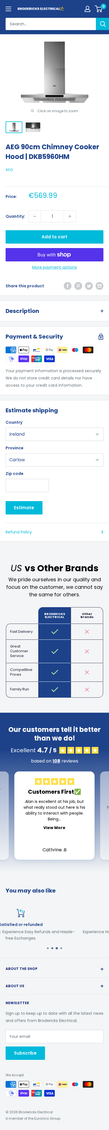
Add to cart (54, 237)
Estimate (24, 508)
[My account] (87, 9)
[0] (98, 9)
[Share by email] (99, 286)
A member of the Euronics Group (33, 1118)
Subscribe (25, 1053)
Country (14, 422)
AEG (9, 169)
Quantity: (15, 216)
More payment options (54, 267)
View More (54, 827)
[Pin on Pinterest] (78, 286)
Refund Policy (19, 532)
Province (14, 448)
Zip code (14, 473)
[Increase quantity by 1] (70, 216)
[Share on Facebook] (68, 286)
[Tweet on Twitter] (89, 286)
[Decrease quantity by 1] (35, 216)
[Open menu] (8, 9)
